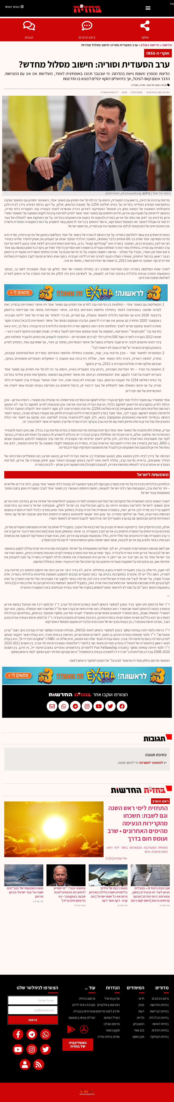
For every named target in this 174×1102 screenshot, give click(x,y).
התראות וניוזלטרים (108, 1005)
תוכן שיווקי (138, 1036)
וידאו (141, 998)
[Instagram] (31, 1049)
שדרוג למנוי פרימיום (108, 1011)
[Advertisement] (87, 943)
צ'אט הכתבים (87, 37)
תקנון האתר (113, 1030)
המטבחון (138, 1024)
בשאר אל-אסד (153, 85)
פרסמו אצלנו (112, 1024)
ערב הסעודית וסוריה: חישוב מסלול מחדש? (94, 64)
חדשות (167, 45)
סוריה (142, 85)
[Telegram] (31, 1034)
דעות (141, 1011)
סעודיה (134, 85)
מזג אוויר (139, 1030)
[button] (148, 8)
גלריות (140, 1017)
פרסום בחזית (87, 998)
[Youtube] (18, 1049)
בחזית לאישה (160, 1024)
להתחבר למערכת (151, 762)
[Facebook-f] (18, 1034)
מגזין (141, 1005)
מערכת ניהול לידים (83, 1005)
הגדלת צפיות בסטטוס (82, 1017)
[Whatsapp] (45, 1034)
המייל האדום (112, 1017)
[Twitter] (45, 1049)
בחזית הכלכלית (159, 1017)
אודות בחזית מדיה (109, 1036)
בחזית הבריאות (159, 1011)
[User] (25, 1064)
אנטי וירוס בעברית (84, 1011)
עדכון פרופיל (112, 998)
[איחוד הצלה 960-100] (86, 300)
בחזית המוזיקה (159, 1036)
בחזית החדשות (159, 1005)
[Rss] (38, 1064)
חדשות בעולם (150, 45)
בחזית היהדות (160, 1030)
